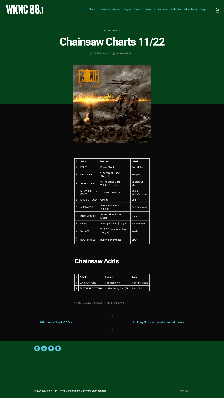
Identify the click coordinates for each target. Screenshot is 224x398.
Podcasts (162, 9)
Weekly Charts (112, 30)
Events (137, 9)
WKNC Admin (102, 53)
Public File (175, 9)
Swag (202, 9)
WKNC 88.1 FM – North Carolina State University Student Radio (74, 390)
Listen (149, 9)
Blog (126, 9)
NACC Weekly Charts (103, 303)
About (92, 9)
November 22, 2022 (125, 53)
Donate (116, 9)
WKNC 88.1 (119, 303)
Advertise (105, 9)
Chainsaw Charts (85, 303)
